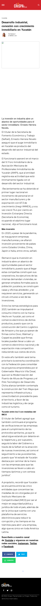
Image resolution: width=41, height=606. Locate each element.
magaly (13, 34)
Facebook (8, 546)
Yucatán (4, 18)
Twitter (33, 543)
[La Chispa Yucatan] (20, 5)
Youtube (9, 540)
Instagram (23, 543)
